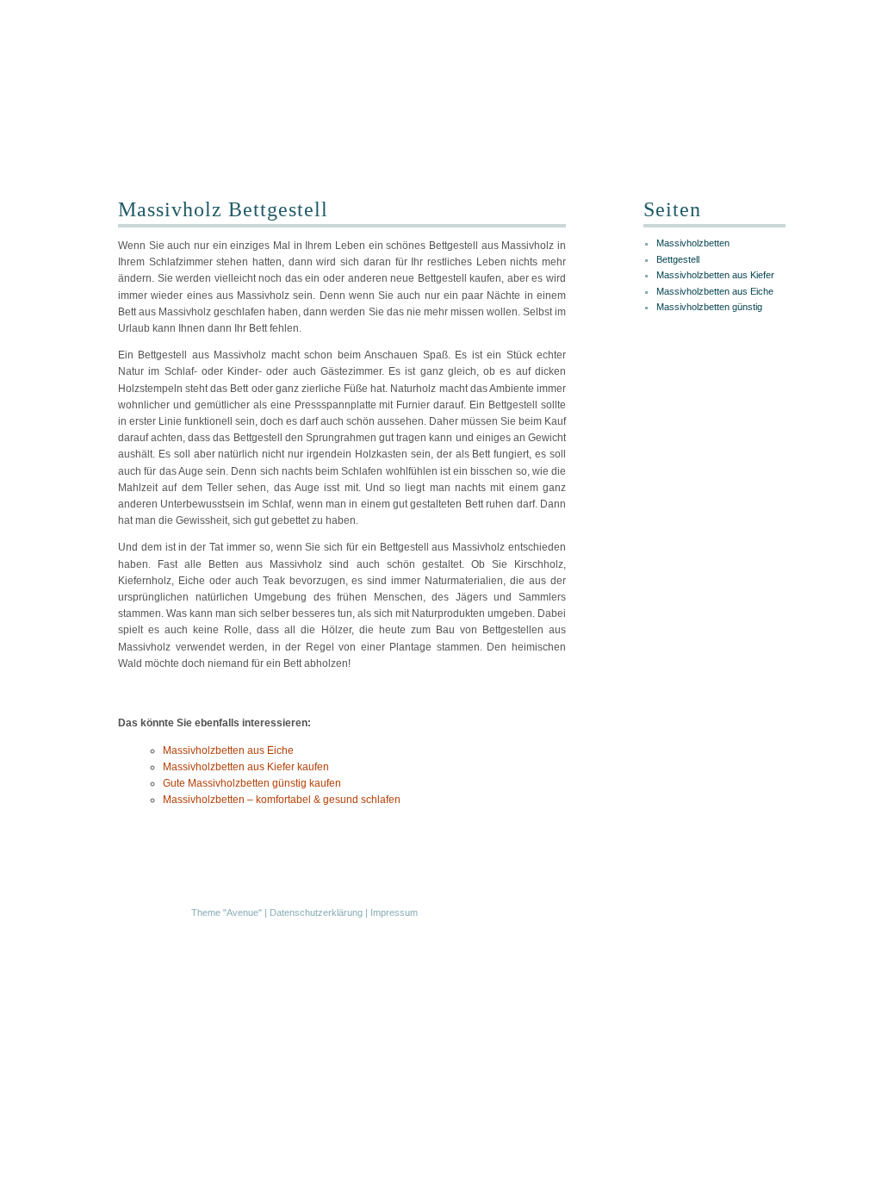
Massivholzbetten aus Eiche (228, 750)
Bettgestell (677, 259)
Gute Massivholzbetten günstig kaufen (252, 783)
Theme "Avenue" (226, 912)
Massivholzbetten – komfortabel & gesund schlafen (282, 800)
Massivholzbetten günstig (709, 307)
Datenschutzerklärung (316, 912)
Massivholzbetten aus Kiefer (715, 275)
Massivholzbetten (693, 243)
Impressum (394, 912)
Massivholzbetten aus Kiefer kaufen (246, 767)
